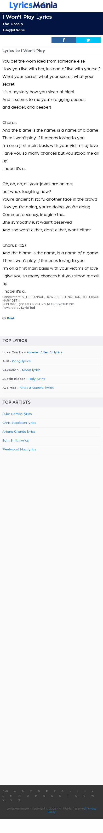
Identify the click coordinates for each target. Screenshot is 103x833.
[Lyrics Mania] (51, 5)
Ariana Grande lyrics (18, 431)
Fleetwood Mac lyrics (19, 449)
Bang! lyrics (21, 361)
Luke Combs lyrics (17, 414)
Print (10, 318)
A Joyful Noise (13, 30)
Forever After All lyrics (45, 352)
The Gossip (12, 24)
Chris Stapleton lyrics (19, 423)
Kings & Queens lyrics (37, 388)
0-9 (5, 791)
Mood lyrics (31, 370)
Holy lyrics (37, 379)
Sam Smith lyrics (15, 440)
